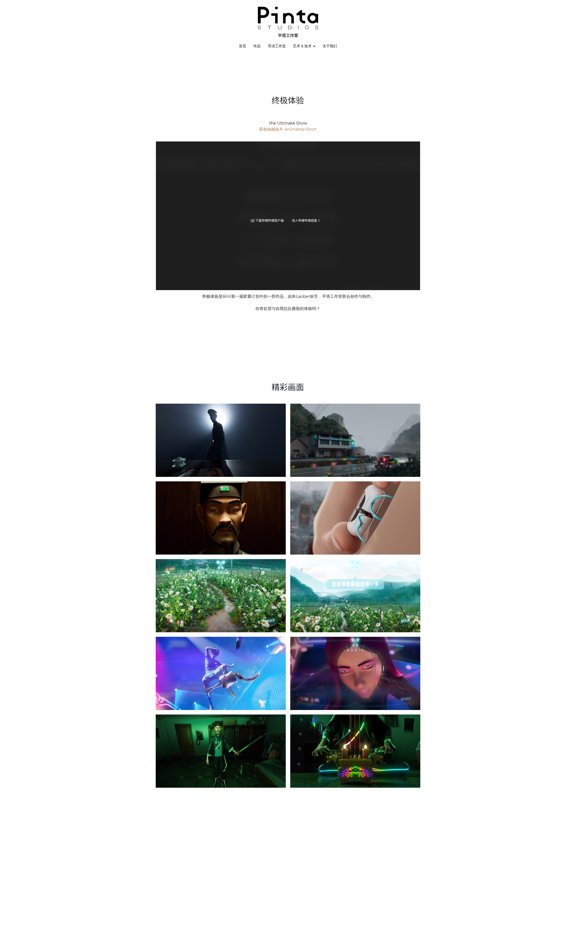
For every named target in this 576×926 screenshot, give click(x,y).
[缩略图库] (221, 440)
